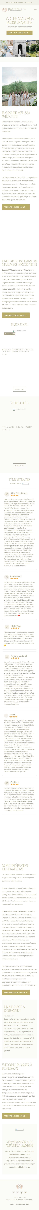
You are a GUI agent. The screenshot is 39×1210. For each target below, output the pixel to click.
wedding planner (15, 10)
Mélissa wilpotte (17, 9)
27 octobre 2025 (10, 334)
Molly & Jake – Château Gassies (17, 427)
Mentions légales (17, 1204)
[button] (35, 10)
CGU (27, 1204)
